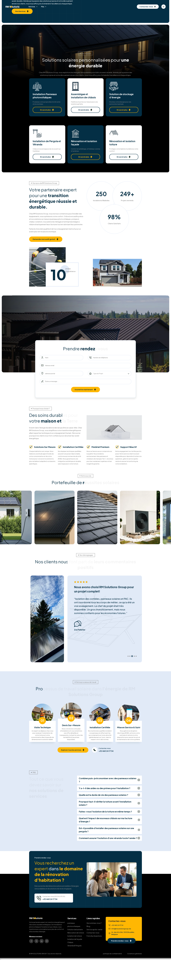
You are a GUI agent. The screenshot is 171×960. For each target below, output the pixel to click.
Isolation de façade (74, 953)
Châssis (70, 956)
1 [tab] (128, 670)
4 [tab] (134, 670)
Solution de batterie (75, 944)
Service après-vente (94, 944)
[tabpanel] (104, 620)
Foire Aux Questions (94, 950)
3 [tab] (132, 670)
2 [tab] (129, 670)
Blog (88, 940)
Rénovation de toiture (75, 947)
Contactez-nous (93, 947)
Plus (42, 7)
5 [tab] (136, 670)
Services (31, 7)
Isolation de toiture (74, 950)
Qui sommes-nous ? (94, 937)
